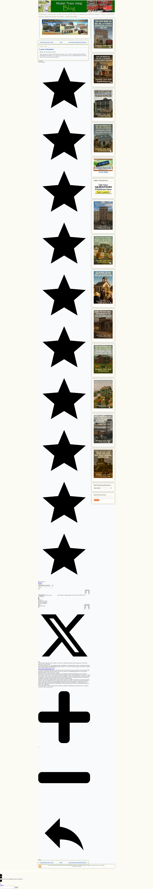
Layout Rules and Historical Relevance (77, 42)
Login (40, 583)
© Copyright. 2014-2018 (76, 866)
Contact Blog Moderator (69, 865)
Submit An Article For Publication (98, 865)
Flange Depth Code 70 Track (46, 42)
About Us (76, 865)
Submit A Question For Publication (84, 865)
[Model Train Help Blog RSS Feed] (40, 866)
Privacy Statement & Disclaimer (57, 865)
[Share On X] (64, 661)
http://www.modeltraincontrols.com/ (46, 669)
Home (61, 42)
